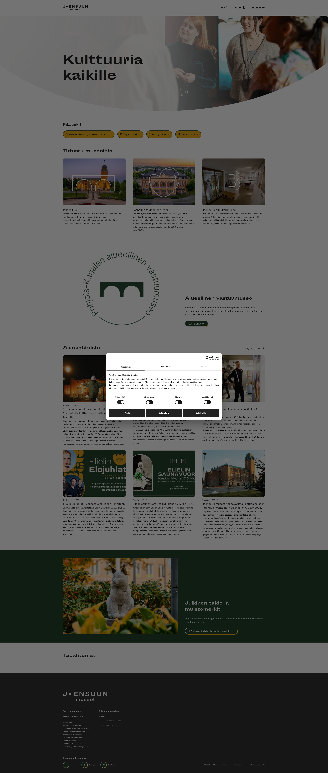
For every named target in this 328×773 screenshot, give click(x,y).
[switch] (149, 402)
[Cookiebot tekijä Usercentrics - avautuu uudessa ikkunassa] (207, 358)
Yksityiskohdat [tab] (164, 366)
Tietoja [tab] (202, 366)
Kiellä (127, 413)
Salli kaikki (201, 413)
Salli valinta (164, 413)
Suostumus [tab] (125, 367)
